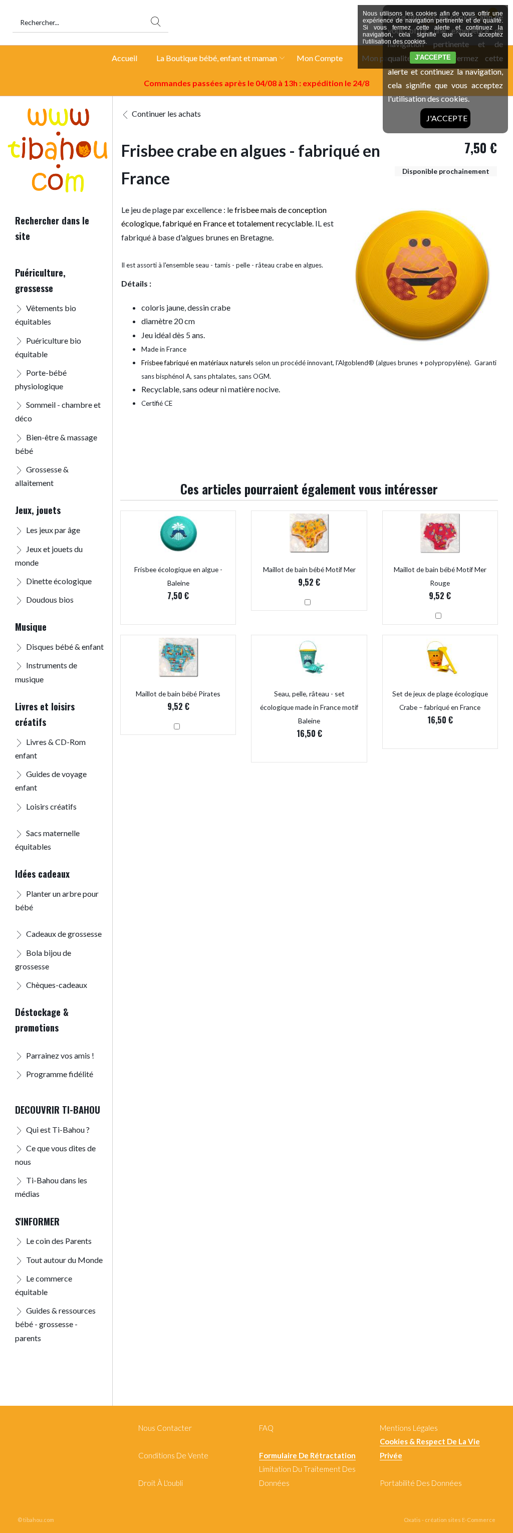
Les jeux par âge (53, 530)
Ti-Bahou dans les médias (51, 1186)
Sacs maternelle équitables (47, 839)
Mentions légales (409, 1427)
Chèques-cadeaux (56, 984)
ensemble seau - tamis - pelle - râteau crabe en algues (244, 265)
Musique (31, 626)
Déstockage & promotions (42, 1019)
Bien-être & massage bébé (56, 443)
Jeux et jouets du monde (49, 555)
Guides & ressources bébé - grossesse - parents (55, 1324)
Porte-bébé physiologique (41, 379)
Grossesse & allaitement (42, 475)
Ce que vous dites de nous (55, 1154)
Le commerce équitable (43, 1285)
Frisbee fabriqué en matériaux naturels (197, 363)
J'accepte (446, 118)
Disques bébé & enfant (65, 646)
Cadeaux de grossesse (64, 933)
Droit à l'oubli (160, 1482)
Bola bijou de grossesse (43, 959)
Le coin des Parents (59, 1240)
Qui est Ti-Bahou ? (58, 1129)
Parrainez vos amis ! (60, 1055)
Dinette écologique (59, 581)
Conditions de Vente (173, 1455)
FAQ (266, 1427)
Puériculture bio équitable (48, 347)
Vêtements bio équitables (45, 314)
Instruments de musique (46, 671)
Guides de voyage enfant (51, 780)
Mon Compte (320, 58)
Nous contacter (165, 1427)
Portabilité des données (421, 1482)
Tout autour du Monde (64, 1259)
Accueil (124, 58)
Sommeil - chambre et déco (58, 411)
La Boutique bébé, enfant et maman (216, 58)
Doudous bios (50, 599)
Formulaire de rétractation (307, 1455)
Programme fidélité (59, 1074)
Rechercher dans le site (52, 227)
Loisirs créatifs (51, 806)
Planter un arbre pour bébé (57, 900)
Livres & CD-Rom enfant (50, 748)
